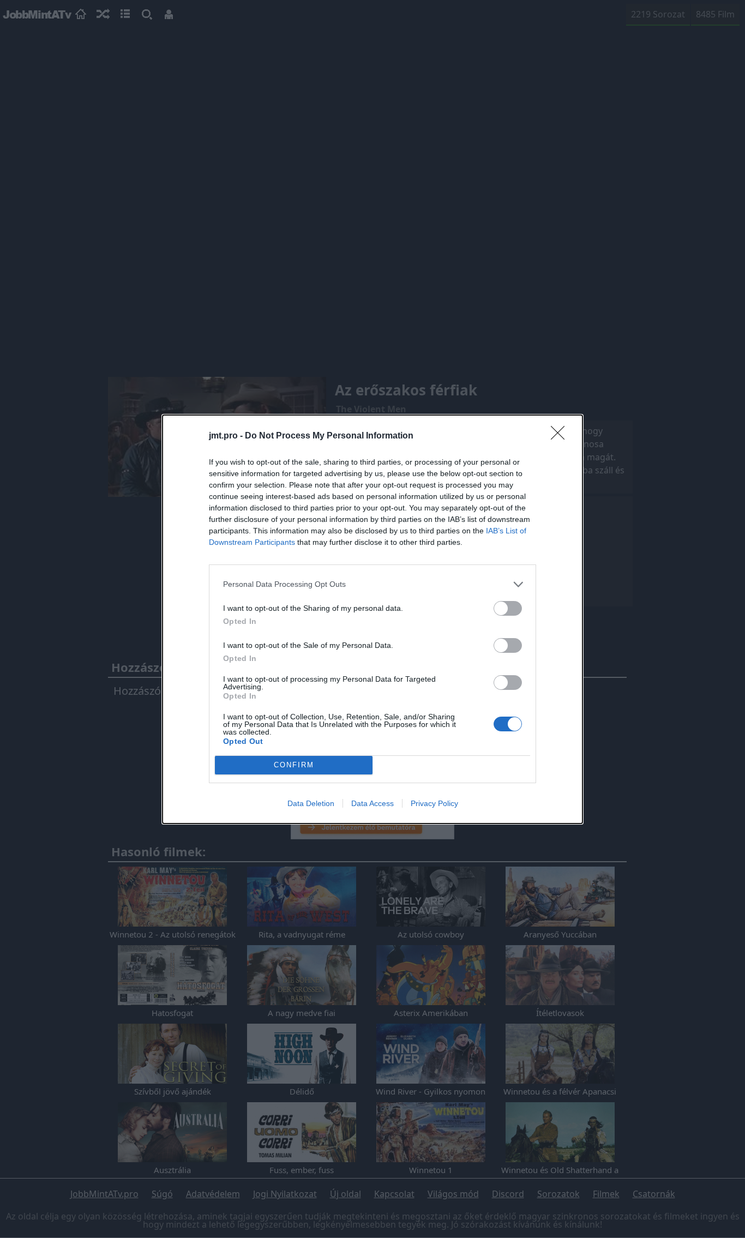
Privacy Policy (434, 803)
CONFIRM (294, 765)
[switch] (508, 608)
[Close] (561, 436)
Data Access (372, 803)
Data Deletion (310, 803)
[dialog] (372, 619)
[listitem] (372, 584)
